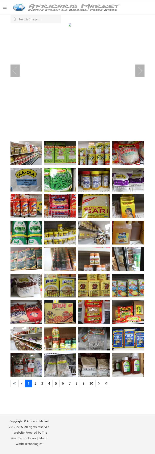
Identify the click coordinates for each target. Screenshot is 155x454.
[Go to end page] (106, 383)
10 (91, 383)
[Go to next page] (98, 383)
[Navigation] (5, 7)
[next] (137, 70)
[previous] (17, 70)
